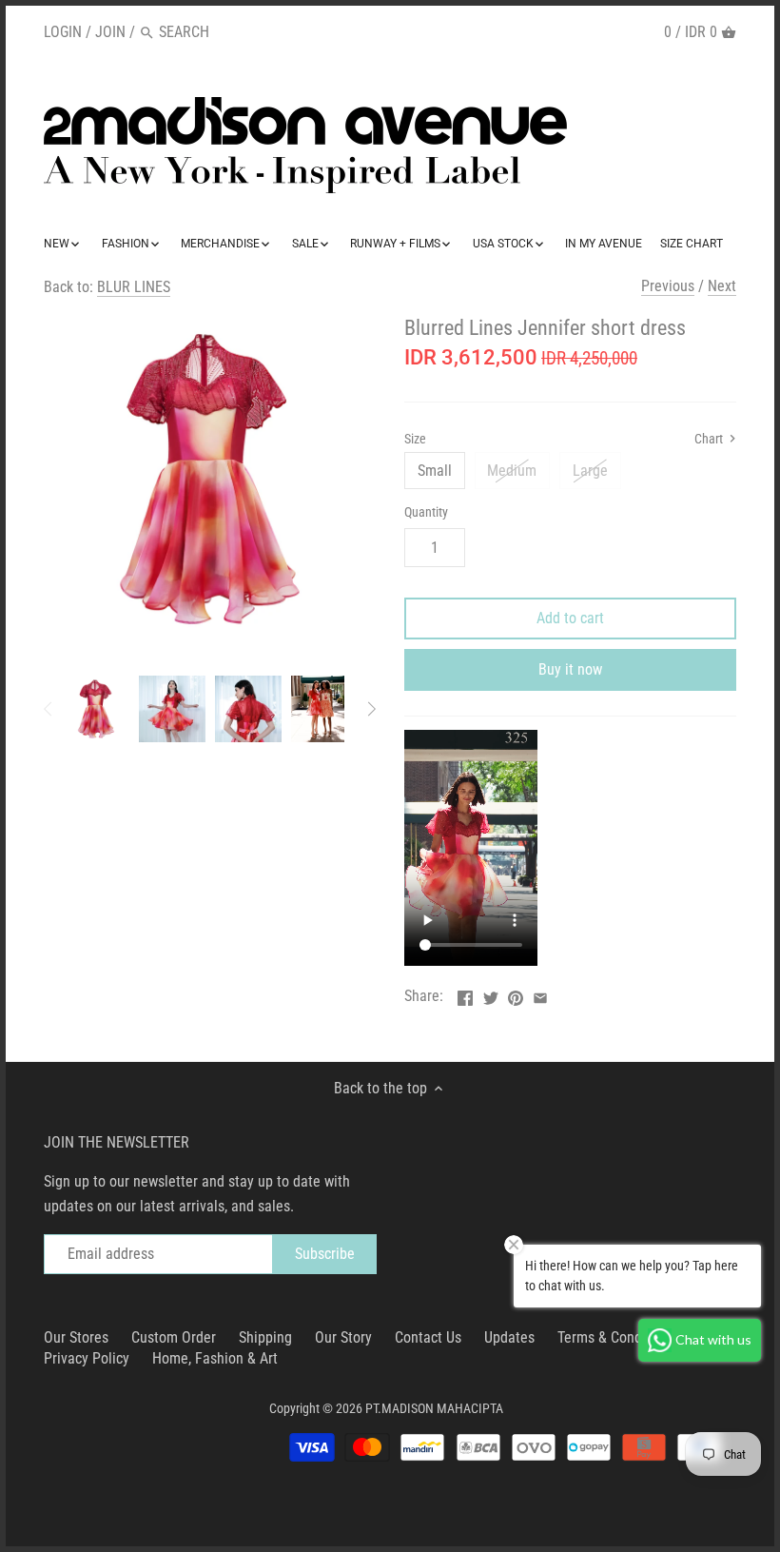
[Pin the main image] (515, 994)
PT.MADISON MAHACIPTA (434, 1409)
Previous (667, 286)
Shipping (265, 1337)
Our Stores (76, 1337)
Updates (509, 1337)
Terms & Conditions (616, 1337)
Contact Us (428, 1337)
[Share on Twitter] (490, 994)
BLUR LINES (133, 287)
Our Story (343, 1337)
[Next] (371, 709)
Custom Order (173, 1337)
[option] (96, 709)
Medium (511, 471)
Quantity (426, 512)
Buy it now (570, 669)
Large (590, 471)
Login (63, 32)
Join (110, 32)
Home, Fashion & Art (215, 1358)
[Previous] (48, 709)
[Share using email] (540, 994)
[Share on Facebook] (465, 994)
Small (435, 471)
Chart (710, 439)
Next (722, 286)
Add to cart (570, 618)
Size (415, 439)
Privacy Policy (86, 1358)
